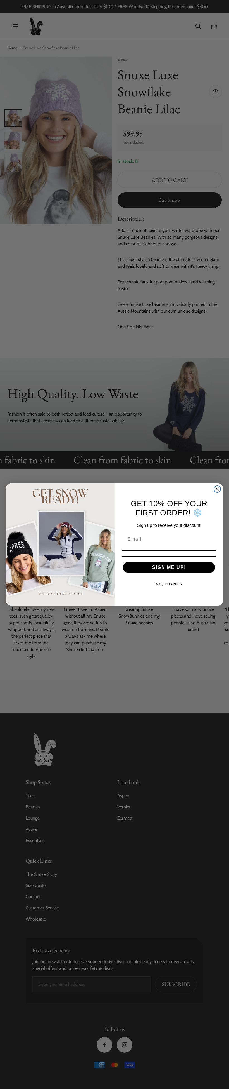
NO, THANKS (169, 584)
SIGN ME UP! (169, 567)
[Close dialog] (217, 489)
